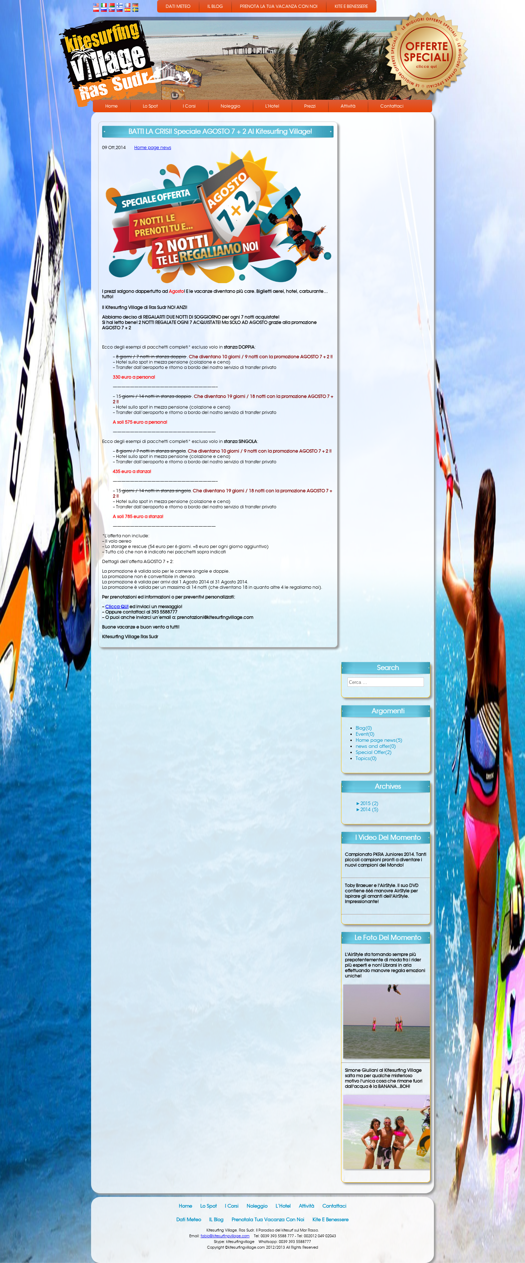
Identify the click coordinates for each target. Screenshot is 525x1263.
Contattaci (392, 106)
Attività (348, 106)
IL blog (216, 1220)
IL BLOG (215, 6)
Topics (366, 758)
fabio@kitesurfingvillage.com (225, 1236)
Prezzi (310, 106)
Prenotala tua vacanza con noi (268, 1220)
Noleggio (230, 106)
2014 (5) (369, 809)
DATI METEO (178, 6)
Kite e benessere (330, 1220)
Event (365, 734)
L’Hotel (272, 106)
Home (111, 106)
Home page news (152, 147)
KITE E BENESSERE (351, 6)
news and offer (376, 746)
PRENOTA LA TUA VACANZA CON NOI (279, 6)
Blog (364, 728)
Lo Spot (150, 106)
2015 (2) (369, 803)
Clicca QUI (117, 606)
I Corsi (189, 106)
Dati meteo (188, 1220)
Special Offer (374, 752)
